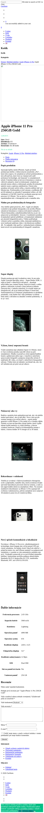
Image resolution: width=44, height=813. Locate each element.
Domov (3, 62)
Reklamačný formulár (13, 754)
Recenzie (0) (9, 161)
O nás (7, 35)
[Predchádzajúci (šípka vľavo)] (4, 406)
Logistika (8, 37)
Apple (21, 62)
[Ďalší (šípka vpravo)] (40, 406)
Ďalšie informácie (11, 159)
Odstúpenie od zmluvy (13, 756)
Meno (3, 725)
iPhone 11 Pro (29, 62)
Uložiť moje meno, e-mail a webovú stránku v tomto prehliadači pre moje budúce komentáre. (21, 734)
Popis (7, 157)
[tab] (24, 157)
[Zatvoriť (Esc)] (36, 2)
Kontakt (8, 41)
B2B (7, 33)
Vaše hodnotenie (7, 702)
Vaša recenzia (6, 706)
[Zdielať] (31, 2)
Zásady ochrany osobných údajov (17, 748)
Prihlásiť (8, 767)
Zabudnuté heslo (11, 769)
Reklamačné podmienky (14, 752)
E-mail (4, 729)
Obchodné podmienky (13, 750)
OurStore (4, 6)
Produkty (8, 39)
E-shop (7, 31)
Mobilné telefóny (13, 62)
